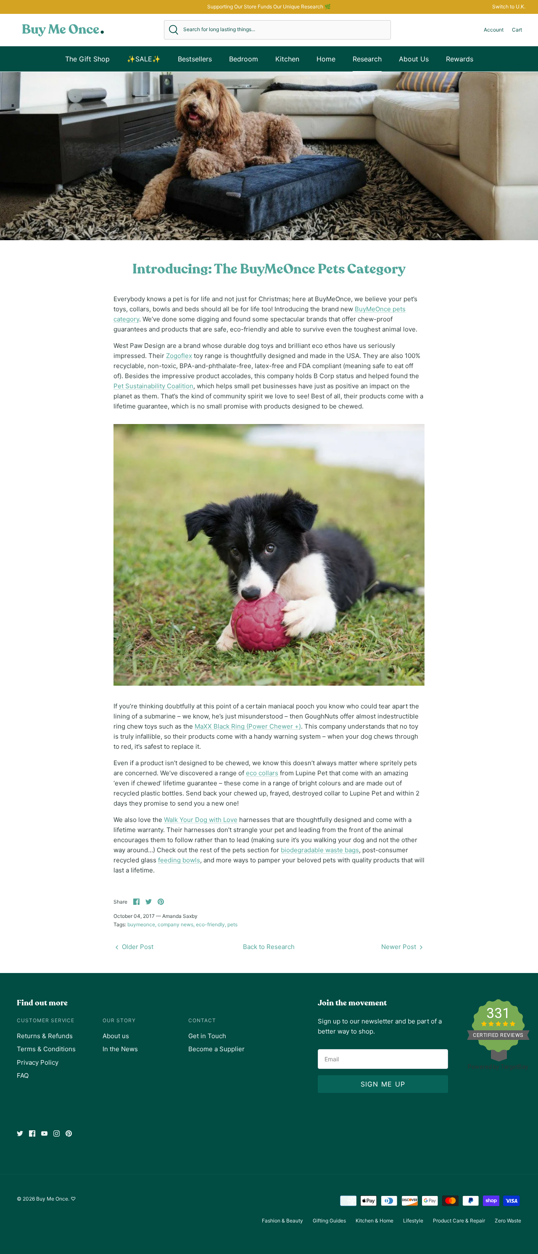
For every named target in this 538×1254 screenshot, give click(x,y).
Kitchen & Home (374, 1220)
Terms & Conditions (46, 1049)
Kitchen (287, 59)
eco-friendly (210, 924)
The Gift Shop (87, 59)
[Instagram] (56, 1133)
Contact (202, 1020)
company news (175, 924)
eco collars (262, 773)
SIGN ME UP (383, 1084)
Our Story (119, 1020)
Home (325, 59)
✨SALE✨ (144, 59)
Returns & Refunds (45, 1036)
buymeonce (141, 924)
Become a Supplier (216, 1049)
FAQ (23, 1075)
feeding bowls (179, 860)
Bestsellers (195, 59)
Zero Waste (508, 1220)
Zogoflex (179, 356)
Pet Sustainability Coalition (153, 386)
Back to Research (269, 947)
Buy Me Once (52, 1199)
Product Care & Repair (459, 1220)
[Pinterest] (69, 1133)
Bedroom (243, 59)
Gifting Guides (329, 1220)
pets (232, 924)
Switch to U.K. (508, 6)
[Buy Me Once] (63, 29)
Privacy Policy (37, 1062)
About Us (414, 59)
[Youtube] (44, 1133)
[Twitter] (20, 1133)
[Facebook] (32, 1133)
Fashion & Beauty (282, 1220)
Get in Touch (207, 1036)
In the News (120, 1049)
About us (116, 1036)
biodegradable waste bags (320, 850)
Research (367, 59)
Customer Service (45, 1020)
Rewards (459, 59)
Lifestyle (413, 1220)
